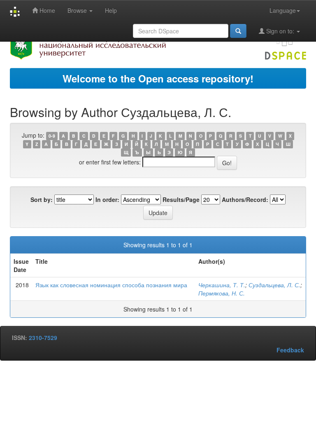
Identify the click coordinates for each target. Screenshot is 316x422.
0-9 (52, 136)
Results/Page (181, 199)
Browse (77, 10)
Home (46, 10)
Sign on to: (280, 31)
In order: (107, 199)
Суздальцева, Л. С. (274, 285)
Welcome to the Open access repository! (158, 78)
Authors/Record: (245, 199)
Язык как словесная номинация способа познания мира (111, 285)
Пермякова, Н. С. (221, 293)
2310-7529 (43, 337)
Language (283, 10)
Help (111, 10)
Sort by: (41, 199)
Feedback (290, 350)
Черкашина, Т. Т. (221, 285)
